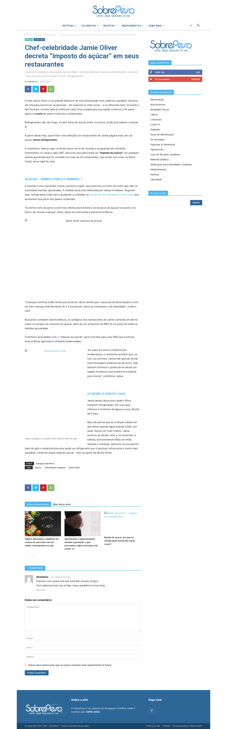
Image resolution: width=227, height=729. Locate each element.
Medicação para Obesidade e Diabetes (171, 164)
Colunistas (88, 25)
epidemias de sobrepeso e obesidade (112, 194)
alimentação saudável (55, 467)
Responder (41, 590)
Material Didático (159, 159)
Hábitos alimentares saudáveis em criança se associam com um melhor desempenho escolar (42, 542)
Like (198, 72)
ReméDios (42, 576)
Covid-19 (155, 124)
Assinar (195, 79)
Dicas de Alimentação (162, 134)
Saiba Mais (155, 25)
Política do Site (153, 726)
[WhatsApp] (51, 89)
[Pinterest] (43, 89)
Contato (166, 726)
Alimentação (50, 34)
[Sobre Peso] (113, 10)
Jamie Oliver (74, 467)
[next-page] (32, 555)
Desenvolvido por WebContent (187, 726)
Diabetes (155, 129)
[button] (198, 25)
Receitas (108, 25)
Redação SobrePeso (45, 463)
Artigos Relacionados (38, 504)
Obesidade (156, 179)
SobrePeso (33, 81)
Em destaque (157, 139)
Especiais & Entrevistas (162, 144)
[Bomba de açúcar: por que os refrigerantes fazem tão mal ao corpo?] (122, 523)
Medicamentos (131, 25)
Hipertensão (157, 149)
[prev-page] (27, 555)
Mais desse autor (62, 504)
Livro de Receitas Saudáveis (165, 154)
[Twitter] (35, 89)
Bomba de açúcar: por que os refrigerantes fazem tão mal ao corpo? (119, 540)
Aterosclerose (157, 104)
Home (28, 34)
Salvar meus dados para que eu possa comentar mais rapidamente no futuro (70, 665)
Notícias (68, 25)
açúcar (38, 467)
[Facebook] (190, 26)
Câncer (154, 114)
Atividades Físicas (159, 109)
